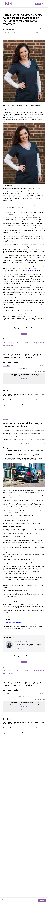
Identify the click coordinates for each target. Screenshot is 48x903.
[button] (4, 4)
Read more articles (29, 633)
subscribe (39, 633)
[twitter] (24, 37)
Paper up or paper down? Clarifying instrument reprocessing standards (23, 628)
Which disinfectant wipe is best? (14, 627)
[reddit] (26, 37)
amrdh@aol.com (40, 319)
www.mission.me (32, 270)
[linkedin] (21, 37)
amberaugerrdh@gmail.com (37, 304)
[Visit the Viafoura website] (42, 371)
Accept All (42, 900)
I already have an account (24, 381)
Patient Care (5, 419)
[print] (44, 37)
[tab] (6, 366)
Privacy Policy (5, 900)
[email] (28, 37)
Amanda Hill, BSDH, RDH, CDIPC (10, 439)
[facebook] (19, 37)
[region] (24, 369)
